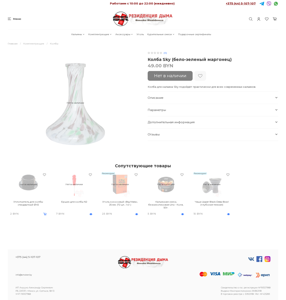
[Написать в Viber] (269, 3)
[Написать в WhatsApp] (276, 3)
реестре (237, 294)
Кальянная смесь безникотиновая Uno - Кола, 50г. (165, 204)
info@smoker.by (24, 275)
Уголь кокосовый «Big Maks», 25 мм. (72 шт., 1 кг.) (120, 203)
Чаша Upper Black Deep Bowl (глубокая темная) (212, 203)
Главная (13, 43)
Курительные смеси (159, 34)
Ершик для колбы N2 (74, 201)
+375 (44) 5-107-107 (241, 3)
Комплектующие (98, 34)
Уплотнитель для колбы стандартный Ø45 (28, 203)
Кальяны (76, 34)
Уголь (140, 34)
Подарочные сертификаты (194, 34)
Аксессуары (122, 34)
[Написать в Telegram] (262, 3)
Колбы (54, 43)
